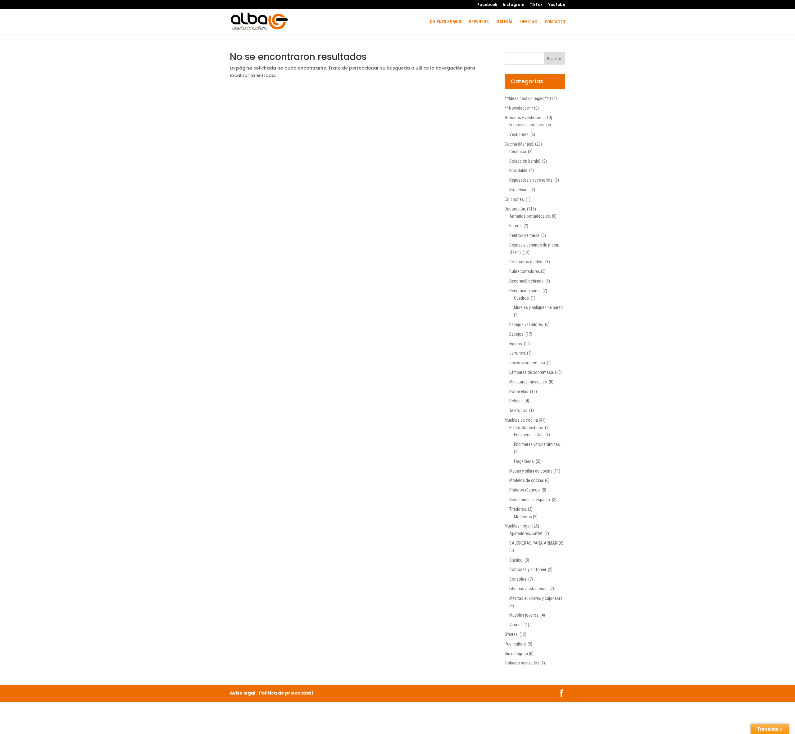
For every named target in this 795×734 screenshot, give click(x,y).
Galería (504, 22)
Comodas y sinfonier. (528, 569)
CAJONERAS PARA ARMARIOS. (536, 543)
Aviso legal (242, 693)
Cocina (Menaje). (519, 144)
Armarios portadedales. (530, 216)
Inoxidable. (518, 170)
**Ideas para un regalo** (527, 98)
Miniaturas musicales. (528, 381)
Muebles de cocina (521, 420)
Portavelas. (519, 391)
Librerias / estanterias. (528, 588)
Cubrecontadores (524, 271)
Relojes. (516, 400)
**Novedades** (519, 108)
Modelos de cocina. (526, 480)
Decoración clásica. (526, 281)
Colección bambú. (525, 161)
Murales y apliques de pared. (539, 307)
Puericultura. (516, 643)
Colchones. (515, 199)
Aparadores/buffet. (526, 533)
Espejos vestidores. (526, 324)
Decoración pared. (525, 290)
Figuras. (516, 343)
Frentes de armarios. (527, 124)
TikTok (536, 5)
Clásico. (516, 560)
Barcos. (516, 225)
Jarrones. (517, 353)
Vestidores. (519, 134)
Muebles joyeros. (524, 615)
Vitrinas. (516, 624)
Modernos (523, 516)
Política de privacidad (285, 693)
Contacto (555, 22)
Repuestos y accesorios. (531, 180)
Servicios (479, 22)
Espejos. (517, 334)
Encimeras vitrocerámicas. (537, 444)
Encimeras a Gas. (529, 434)
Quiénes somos (445, 22)
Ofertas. (512, 634)
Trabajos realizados (522, 662)
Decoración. (515, 208)
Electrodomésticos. (526, 427)
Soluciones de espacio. (530, 499)
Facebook (487, 5)
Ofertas (528, 22)
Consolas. (518, 579)
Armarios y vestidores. (524, 117)
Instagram (513, 5)
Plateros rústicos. (525, 489)
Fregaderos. (524, 461)
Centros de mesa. (524, 235)
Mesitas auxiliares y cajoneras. (536, 598)
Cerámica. (518, 151)
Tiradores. (518, 509)
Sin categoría (516, 653)
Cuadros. (522, 298)
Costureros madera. (526, 261)
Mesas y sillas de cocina (530, 471)
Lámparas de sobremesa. (531, 372)
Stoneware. (519, 189)
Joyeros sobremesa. (527, 362)
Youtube (556, 5)
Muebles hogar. (518, 525)
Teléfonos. (518, 410)
